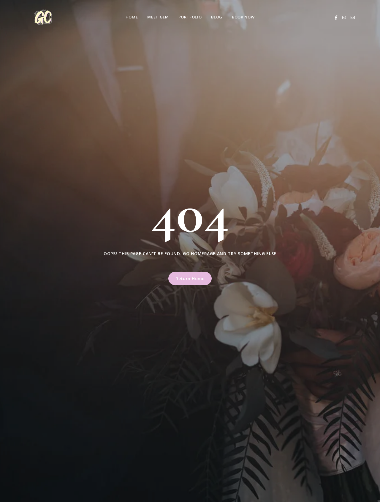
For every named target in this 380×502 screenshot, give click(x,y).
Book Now (243, 17)
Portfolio (190, 17)
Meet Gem (158, 17)
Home (132, 17)
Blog (216, 17)
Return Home (190, 278)
